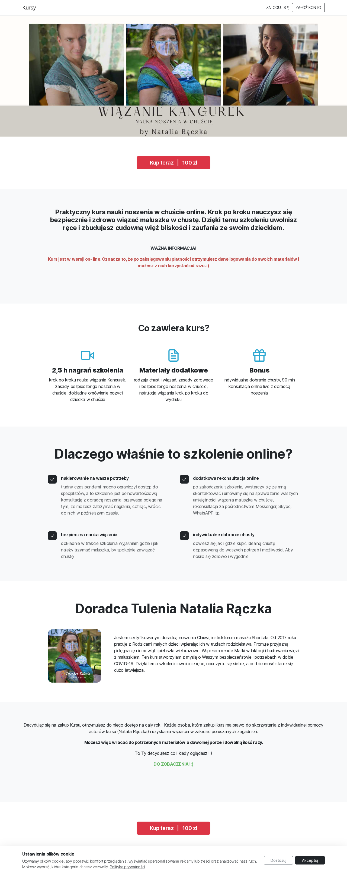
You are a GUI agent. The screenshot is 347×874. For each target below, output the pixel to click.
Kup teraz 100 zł (173, 162)
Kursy (29, 7)
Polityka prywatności (127, 866)
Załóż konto (308, 7)
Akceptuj (310, 860)
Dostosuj (278, 860)
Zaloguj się (277, 7)
